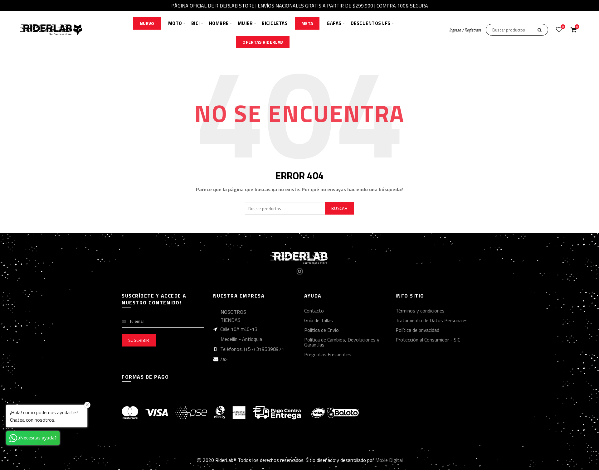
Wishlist (563, 27)
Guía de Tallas (318, 320)
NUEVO (147, 23)
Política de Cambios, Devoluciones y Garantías (341, 342)
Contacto (314, 310)
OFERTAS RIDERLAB (262, 42)
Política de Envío (321, 330)
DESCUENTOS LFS (371, 23)
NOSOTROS (233, 312)
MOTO (175, 23)
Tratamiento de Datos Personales (432, 320)
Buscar (339, 208)
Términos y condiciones (420, 310)
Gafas (334, 23)
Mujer (245, 23)
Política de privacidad (417, 330)
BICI (195, 23)
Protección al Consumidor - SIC (428, 339)
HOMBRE (219, 23)
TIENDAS (231, 320)
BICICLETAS (275, 23)
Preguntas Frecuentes (327, 354)
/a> (223, 359)
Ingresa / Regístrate (465, 30)
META (307, 23)
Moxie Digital (389, 460)
